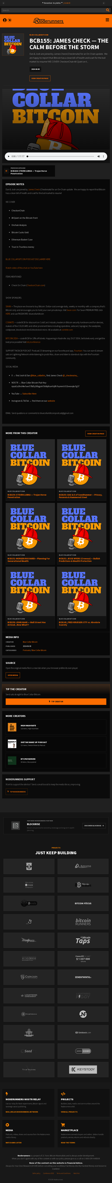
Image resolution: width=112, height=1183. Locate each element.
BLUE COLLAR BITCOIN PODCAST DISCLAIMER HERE (28, 259)
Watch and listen (13, 1143)
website (51, 400)
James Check (34, 189)
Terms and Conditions (64, 1173)
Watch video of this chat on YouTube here (24, 267)
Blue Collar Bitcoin (30, 642)
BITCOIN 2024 (12, 338)
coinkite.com (67, 329)
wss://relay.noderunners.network (22, 1112)
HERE (8, 313)
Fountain (78, 350)
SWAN (8, 306)
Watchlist (77, 1173)
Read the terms (68, 1143)
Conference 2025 (48, 1173)
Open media (13, 675)
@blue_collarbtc (37, 375)
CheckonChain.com (35, 285)
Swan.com (71, 310)
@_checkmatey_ (70, 375)
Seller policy (36, 1173)
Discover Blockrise (92, 826)
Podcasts (26, 650)
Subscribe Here (29, 393)
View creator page (40, 78)
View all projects (69, 1112)
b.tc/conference (33, 342)
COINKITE (10, 322)
